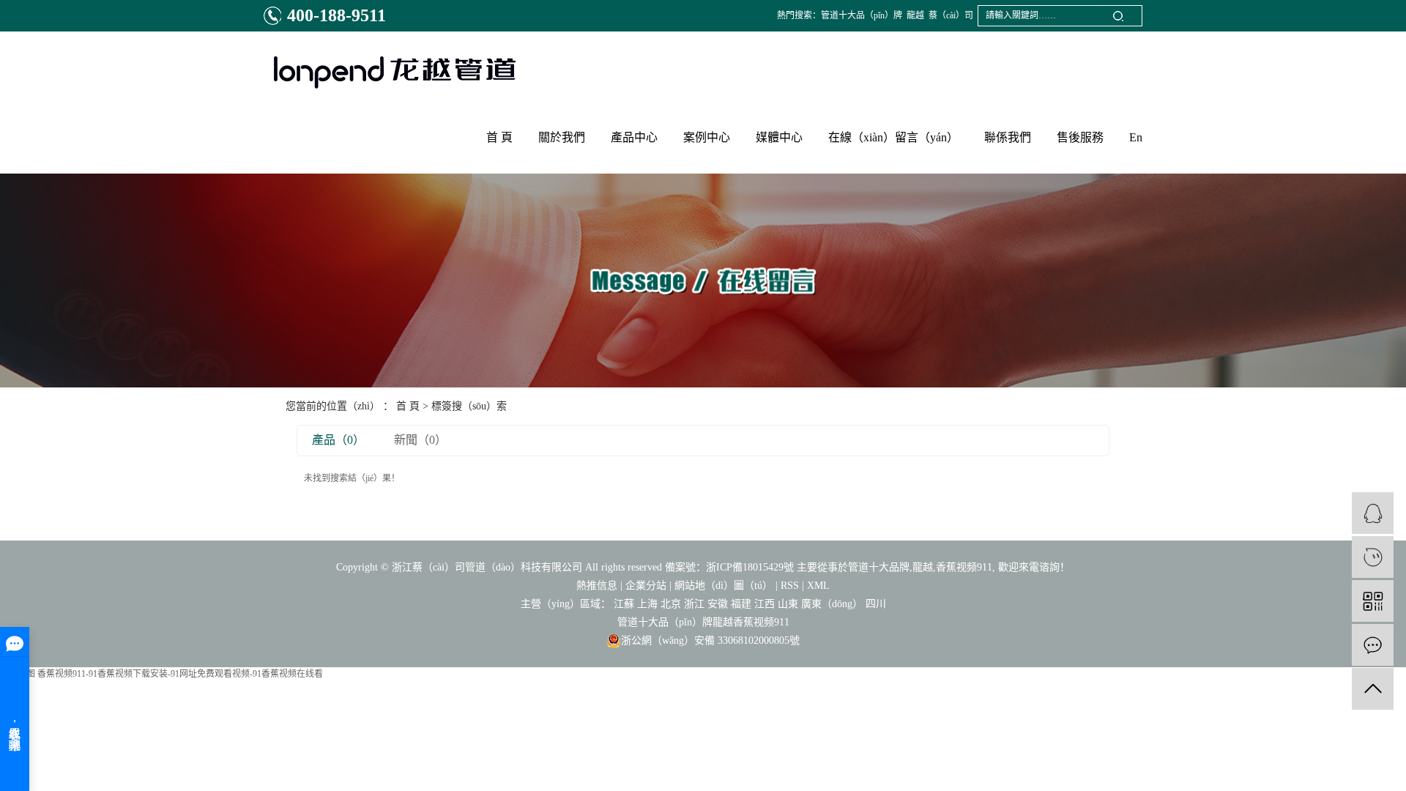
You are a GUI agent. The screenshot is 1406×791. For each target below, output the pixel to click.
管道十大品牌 (879, 567)
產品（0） (338, 440)
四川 (876, 603)
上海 (647, 603)
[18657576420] (1373, 557)
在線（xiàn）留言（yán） (893, 137)
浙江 (694, 603)
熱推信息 (596, 585)
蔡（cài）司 (951, 15)
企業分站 (645, 585)
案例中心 (706, 137)
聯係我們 (1007, 137)
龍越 (915, 15)
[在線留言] (1373, 645)
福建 (741, 603)
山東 (788, 603)
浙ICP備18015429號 (750, 567)
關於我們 (561, 137)
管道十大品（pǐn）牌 (861, 15)
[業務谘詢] (1373, 513)
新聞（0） (420, 440)
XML (818, 585)
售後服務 (1080, 137)
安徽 (717, 603)
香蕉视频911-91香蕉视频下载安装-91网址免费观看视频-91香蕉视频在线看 (180, 674)
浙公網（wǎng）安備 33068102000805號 (710, 640)
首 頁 (499, 137)
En (1135, 137)
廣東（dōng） (832, 603)
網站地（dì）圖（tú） (723, 585)
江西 (764, 603)
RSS (790, 585)
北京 (671, 603)
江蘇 (624, 603)
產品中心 (634, 137)
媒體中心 (779, 137)
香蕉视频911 (964, 567)
